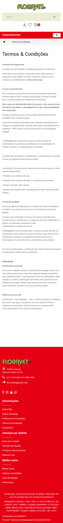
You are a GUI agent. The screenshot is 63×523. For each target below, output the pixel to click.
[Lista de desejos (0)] (30, 25)
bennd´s (22, 516)
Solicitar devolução (11, 446)
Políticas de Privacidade (13, 418)
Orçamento (7, 427)
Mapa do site (8, 455)
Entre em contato (10, 441)
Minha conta (8, 468)
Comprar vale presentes (14, 450)
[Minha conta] (24, 25)
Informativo (8, 482)
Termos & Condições (21, 42)
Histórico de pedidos (12, 473)
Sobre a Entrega (10, 414)
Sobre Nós (7, 409)
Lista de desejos (10, 478)
